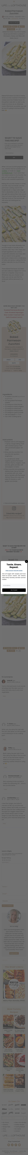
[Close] (26, 561)
